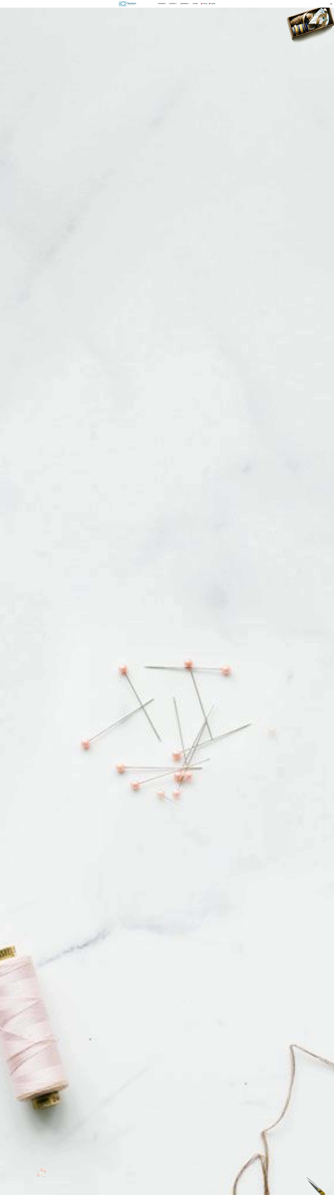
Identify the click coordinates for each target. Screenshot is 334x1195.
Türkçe (205, 3)
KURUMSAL (172, 3)
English (213, 3)
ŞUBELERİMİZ (184, 3)
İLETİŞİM (195, 3)
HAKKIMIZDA (162, 3)
